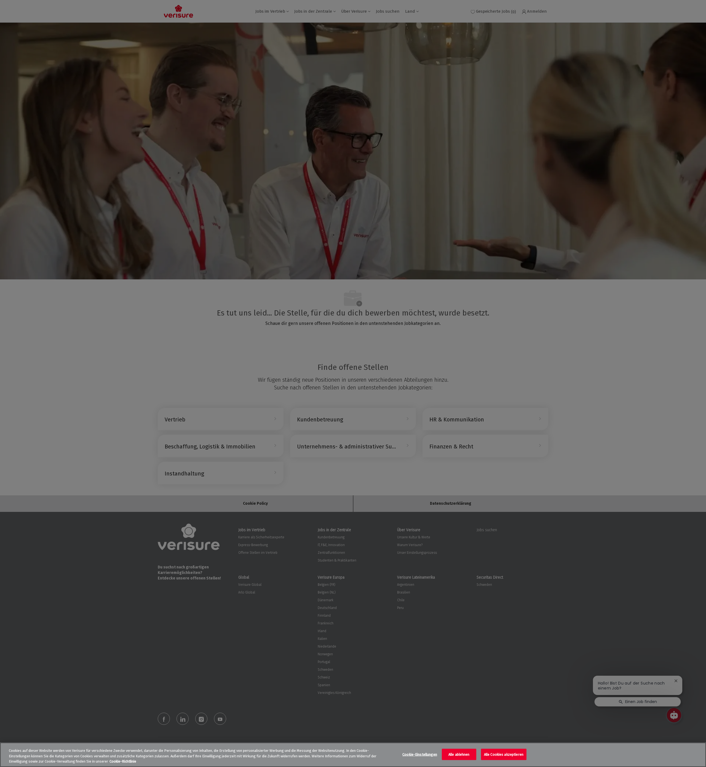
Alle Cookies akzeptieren (503, 754)
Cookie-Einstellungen (419, 754)
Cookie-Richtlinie (122, 761)
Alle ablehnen (459, 754)
